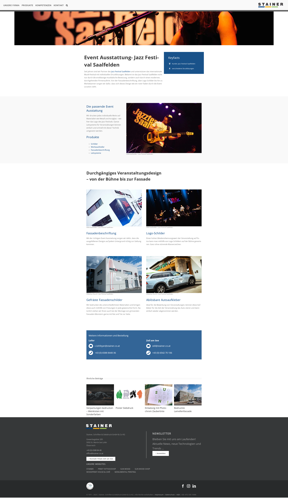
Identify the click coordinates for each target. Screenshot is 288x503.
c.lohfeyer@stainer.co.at (107, 345)
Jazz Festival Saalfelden (120, 71)
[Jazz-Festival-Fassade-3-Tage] (114, 190)
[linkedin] (194, 486)
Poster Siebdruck (124, 407)
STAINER (89, 469)
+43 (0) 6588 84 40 (93, 450)
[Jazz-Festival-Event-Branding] (164, 104)
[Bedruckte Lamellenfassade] (188, 385)
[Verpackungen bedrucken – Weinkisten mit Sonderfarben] (100, 385)
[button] (67, 5)
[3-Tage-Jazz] (174, 190)
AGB (178, 495)
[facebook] (183, 486)
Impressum (159, 495)
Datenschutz (170, 495)
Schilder (94, 144)
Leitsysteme (96, 153)
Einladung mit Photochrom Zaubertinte (156, 409)
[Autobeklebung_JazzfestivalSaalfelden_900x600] (174, 257)
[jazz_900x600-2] (114, 257)
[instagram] (188, 486)
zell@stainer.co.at (161, 345)
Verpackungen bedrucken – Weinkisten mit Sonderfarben (99, 411)
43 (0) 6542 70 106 (163, 352)
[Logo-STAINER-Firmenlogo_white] (99, 423)
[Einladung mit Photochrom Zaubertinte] (158, 385)
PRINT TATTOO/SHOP (107, 469)
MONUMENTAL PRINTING (125, 472)
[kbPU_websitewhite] (89, 483)
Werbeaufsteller (98, 147)
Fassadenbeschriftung (100, 150)
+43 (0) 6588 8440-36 (105, 352)
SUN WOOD (125, 469)
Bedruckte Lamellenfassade (183, 409)
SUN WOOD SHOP (142, 469)
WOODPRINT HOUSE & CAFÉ (98, 472)
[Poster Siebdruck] (129, 385)
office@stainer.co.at (94, 453)
